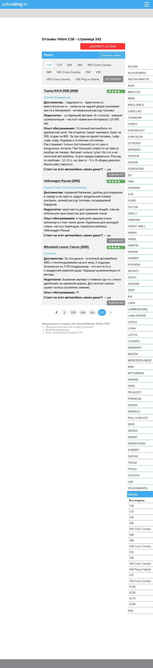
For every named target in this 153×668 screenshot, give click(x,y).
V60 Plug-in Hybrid (87, 79)
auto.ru (14, 4)
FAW (131, 181)
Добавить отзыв (103, 46)
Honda (133, 251)
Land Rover (137, 315)
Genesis (134, 219)
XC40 (132, 586)
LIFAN (132, 328)
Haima (132, 232)
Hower (133, 258)
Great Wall (136, 226)
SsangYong (137, 443)
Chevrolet (136, 130)
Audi (131, 85)
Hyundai (134, 264)
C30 (49, 64)
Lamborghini (137, 309)
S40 (69, 64)
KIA (130, 296)
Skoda (132, 430)
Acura (132, 66)
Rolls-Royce (138, 417)
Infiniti (133, 271)
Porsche (134, 398)
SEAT (131, 424)
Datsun (133, 156)
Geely (132, 213)
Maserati (135, 347)
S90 (131, 540)
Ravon (132, 405)
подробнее (116, 174)
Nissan (133, 379)
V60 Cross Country (58, 79)
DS (130, 175)
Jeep (131, 290)
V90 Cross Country (140, 581)
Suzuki (133, 456)
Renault (134, 411)
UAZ (130, 481)
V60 (98, 72)
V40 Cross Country (68, 72)
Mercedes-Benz (140, 360)
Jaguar (133, 283)
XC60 (132, 592)
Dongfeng (136, 168)
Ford (132, 200)
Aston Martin (138, 79)
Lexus (132, 322)
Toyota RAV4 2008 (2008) (61, 90)
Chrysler (135, 136)
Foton (133, 207)
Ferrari (134, 187)
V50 (88, 72)
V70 (131, 575)
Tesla (132, 469)
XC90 (132, 604)
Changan (135, 117)
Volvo (132, 494)
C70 (59, 64)
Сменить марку (111, 55)
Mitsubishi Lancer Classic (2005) (66, 247)
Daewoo (134, 149)
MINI (131, 366)
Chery (132, 124)
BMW (131, 98)
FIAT (131, 194)
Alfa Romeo (137, 72)
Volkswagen (137, 488)
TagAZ (132, 462)
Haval (132, 239)
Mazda (133, 354)
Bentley (134, 92)
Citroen (134, 143)
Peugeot (134, 392)
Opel (131, 386)
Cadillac (134, 111)
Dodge (133, 162)
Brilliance (136, 104)
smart (133, 437)
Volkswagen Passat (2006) (62, 180)
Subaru (133, 449)
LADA (131, 302)
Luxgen (133, 341)
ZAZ (130, 610)
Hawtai (133, 245)
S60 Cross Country (99, 64)
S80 (48, 72)
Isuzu (132, 277)
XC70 (132, 598)
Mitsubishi (136, 373)
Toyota (133, 475)
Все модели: (137, 500)
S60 (79, 64)
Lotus (132, 334)
